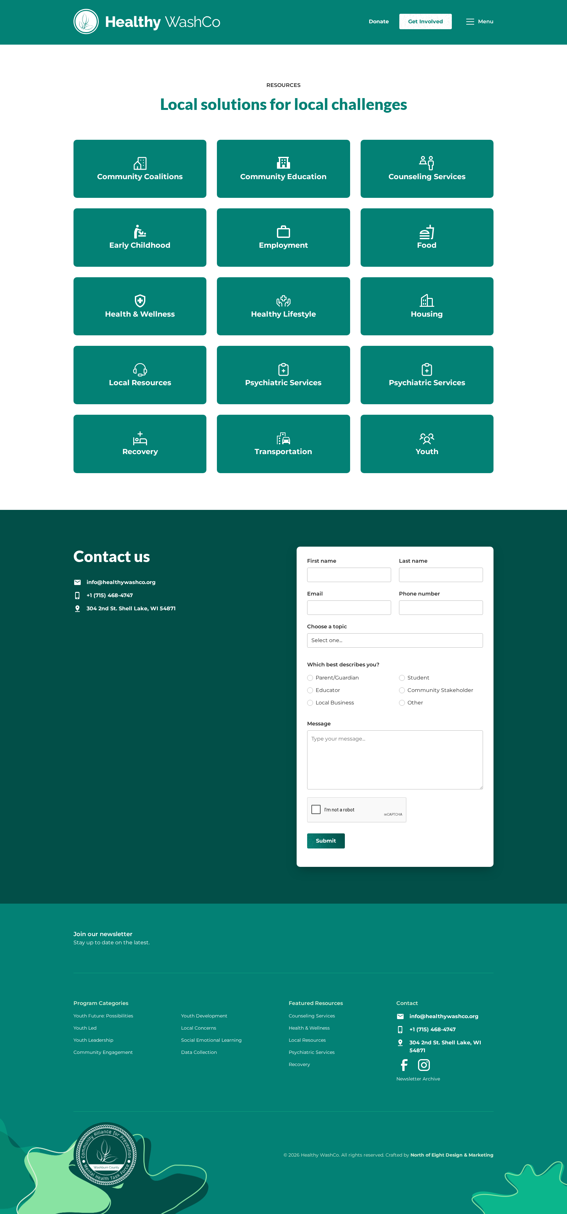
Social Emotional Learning (211, 1040)
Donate (379, 21)
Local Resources (307, 1040)
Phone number (419, 594)
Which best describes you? (343, 664)
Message (319, 724)
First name (321, 561)
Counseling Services (312, 1016)
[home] (147, 21)
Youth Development (204, 1016)
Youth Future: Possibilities (103, 1016)
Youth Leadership (93, 1040)
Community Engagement (103, 1052)
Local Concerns (198, 1028)
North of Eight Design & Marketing (452, 1155)
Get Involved (425, 21)
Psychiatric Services (312, 1052)
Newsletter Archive (418, 1079)
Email (315, 594)
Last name (413, 561)
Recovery (299, 1064)
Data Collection (199, 1052)
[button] (478, 22)
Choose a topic (327, 626)
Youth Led (85, 1028)
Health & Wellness (309, 1028)
